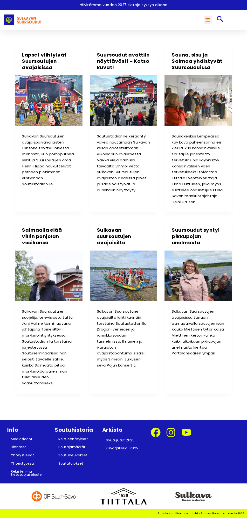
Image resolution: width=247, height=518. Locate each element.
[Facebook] (156, 432)
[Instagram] (171, 432)
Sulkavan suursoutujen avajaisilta (114, 236)
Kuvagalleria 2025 (122, 448)
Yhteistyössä (22, 463)
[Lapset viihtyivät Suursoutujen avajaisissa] (48, 100)
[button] (208, 20)
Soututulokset (70, 463)
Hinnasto (19, 447)
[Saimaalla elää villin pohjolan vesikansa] (48, 276)
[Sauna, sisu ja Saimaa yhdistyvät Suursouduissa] (198, 100)
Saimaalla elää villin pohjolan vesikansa (42, 236)
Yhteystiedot (22, 455)
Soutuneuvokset (73, 455)
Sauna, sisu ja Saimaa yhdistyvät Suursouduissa (197, 61)
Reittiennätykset (73, 439)
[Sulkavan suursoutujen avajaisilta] (123, 276)
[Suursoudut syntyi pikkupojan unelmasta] (198, 276)
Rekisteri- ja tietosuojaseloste (26, 473)
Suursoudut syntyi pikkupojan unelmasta (196, 236)
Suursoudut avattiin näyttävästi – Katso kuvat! (123, 61)
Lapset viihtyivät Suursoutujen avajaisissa (44, 61)
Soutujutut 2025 (120, 440)
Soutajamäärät (72, 447)
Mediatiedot (22, 439)
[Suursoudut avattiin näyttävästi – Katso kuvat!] (123, 100)
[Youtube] (186, 432)
